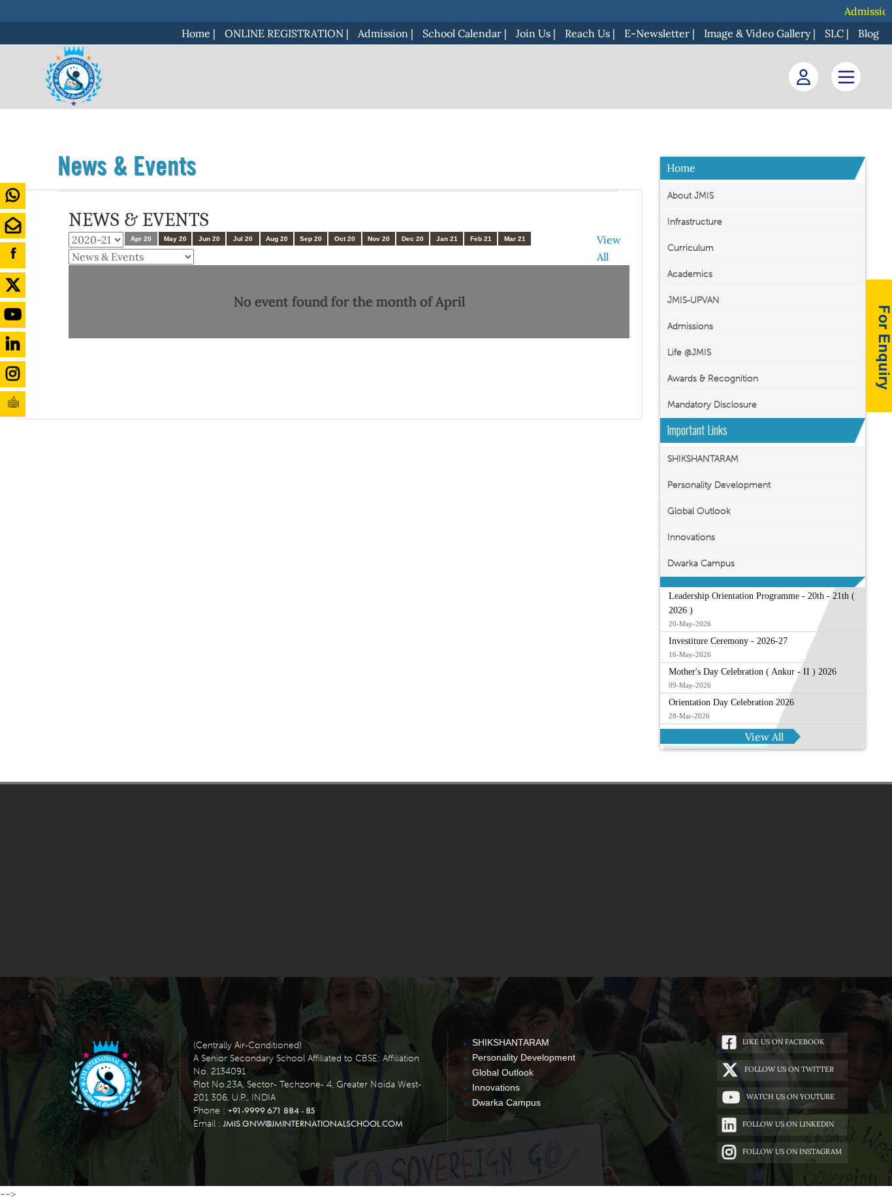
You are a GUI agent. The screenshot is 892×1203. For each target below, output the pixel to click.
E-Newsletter (657, 33)
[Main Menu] (846, 76)
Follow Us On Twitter (789, 1069)
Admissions (690, 326)
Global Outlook (699, 511)
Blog (868, 33)
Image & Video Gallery (757, 33)
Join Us (533, 33)
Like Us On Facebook (783, 1041)
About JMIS (690, 195)
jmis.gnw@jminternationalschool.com (313, 1123)
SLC (834, 33)
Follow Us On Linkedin (788, 1124)
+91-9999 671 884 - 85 (271, 1110)
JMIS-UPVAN (693, 300)
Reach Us (587, 33)
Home (196, 33)
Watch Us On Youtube (790, 1096)
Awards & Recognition (712, 378)
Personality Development (719, 484)
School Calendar (462, 33)
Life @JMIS (689, 352)
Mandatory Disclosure (712, 404)
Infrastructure (694, 221)
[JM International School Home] (105, 1080)
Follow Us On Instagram (792, 1151)
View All (764, 736)
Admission (383, 33)
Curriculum (690, 247)
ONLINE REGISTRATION (284, 33)
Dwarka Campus (701, 563)
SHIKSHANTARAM (703, 458)
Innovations (691, 537)
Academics (689, 274)
